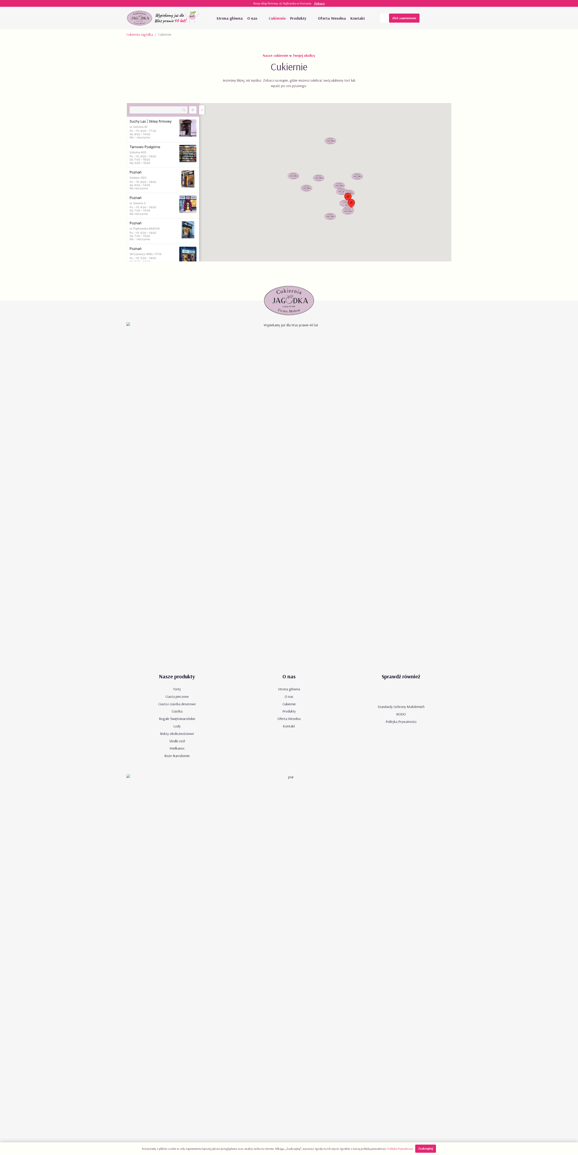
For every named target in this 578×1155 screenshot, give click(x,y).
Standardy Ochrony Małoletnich (401, 706)
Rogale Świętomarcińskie (177, 718)
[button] (261, 18)
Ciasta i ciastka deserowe (177, 704)
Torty (177, 689)
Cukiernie (289, 704)
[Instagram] (447, 18)
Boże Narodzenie (177, 755)
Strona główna (289, 689)
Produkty (289, 711)
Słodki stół (177, 741)
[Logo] (139, 18)
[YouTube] (429, 18)
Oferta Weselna (289, 718)
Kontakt (289, 726)
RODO (401, 714)
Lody (177, 726)
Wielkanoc (177, 748)
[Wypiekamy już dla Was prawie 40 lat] (177, 18)
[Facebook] (438, 18)
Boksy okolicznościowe (177, 733)
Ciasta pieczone (177, 696)
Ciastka (177, 711)
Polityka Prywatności (401, 721)
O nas (289, 696)
